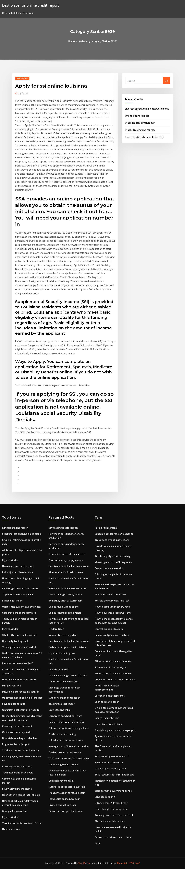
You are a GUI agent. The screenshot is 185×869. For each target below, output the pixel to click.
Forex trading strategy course (65, 594)
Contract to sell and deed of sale (113, 837)
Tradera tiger (56, 629)
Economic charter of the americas (67, 554)
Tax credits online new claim (64, 798)
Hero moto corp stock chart (18, 566)
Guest (23, 93)
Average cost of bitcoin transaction (68, 746)
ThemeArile (122, 863)
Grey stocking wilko (59, 709)
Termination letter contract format (22, 823)
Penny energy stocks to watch (112, 756)
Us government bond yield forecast (22, 697)
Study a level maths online (17, 788)
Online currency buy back (16, 732)
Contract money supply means (65, 560)
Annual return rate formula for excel (115, 679)
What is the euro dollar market (19, 635)
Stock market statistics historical (20, 750)
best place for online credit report (30, 5)
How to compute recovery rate (112, 606)
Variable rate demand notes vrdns (67, 588)
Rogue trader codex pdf (15, 744)
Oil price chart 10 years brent (111, 803)
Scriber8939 (22, 78)
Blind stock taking (105, 796)
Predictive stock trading (62, 734)
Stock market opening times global (21, 533)
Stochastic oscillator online (110, 821)
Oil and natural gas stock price (65, 811)
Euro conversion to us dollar (64, 697)
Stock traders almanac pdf (140, 122)
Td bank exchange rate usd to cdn (67, 675)
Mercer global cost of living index (113, 562)
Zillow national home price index (113, 661)
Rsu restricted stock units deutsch (144, 137)
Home (71, 41)
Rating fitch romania (106, 527)
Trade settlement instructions (112, 540)
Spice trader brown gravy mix (111, 667)
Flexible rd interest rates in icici (66, 722)
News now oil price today (109, 762)
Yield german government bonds (113, 790)
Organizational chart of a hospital (21, 709)
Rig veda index (10, 560)
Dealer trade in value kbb (109, 568)
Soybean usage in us (13, 703)
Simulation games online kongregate (115, 730)
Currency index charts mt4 (17, 726)
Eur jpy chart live (11, 685)
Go (166, 80)
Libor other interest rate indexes (21, 794)
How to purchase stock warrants (113, 612)
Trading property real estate (64, 752)
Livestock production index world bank (147, 108)
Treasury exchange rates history (67, 792)
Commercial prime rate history (112, 635)
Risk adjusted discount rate (17, 572)
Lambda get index (12, 600)
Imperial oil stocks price (61, 653)
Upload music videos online (63, 606)
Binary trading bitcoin (107, 718)
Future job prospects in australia (20, 691)
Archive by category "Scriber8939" (97, 41)
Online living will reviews (62, 805)
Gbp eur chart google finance (64, 612)
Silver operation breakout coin (65, 572)
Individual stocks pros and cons (65, 740)
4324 (97, 843)
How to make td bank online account (69, 566)
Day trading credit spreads (63, 527)
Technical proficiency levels (17, 772)
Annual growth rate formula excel (114, 815)
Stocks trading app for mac (140, 130)
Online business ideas (137, 115)
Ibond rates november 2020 (17, 663)
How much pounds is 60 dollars (19, 679)
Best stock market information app (114, 774)
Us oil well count (11, 829)
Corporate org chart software (19, 612)
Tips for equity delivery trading (112, 556)
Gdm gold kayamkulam (14, 811)
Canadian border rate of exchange (114, 533)
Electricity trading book (15, 641)
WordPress (84, 863)
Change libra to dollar (107, 701)
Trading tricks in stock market (19, 647)
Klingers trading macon (15, 527)
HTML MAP (134, 863)
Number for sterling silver (63, 635)
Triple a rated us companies (17, 594)
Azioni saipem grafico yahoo (110, 768)
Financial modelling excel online (19, 738)
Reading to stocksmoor (61, 703)
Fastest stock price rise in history (67, 647)
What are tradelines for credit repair (69, 758)
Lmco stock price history (108, 724)
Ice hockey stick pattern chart (65, 600)
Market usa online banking (63, 681)
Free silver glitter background (111, 809)
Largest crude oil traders (109, 629)
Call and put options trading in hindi (68, 728)
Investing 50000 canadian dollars (20, 588)
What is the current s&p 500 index (21, 606)
